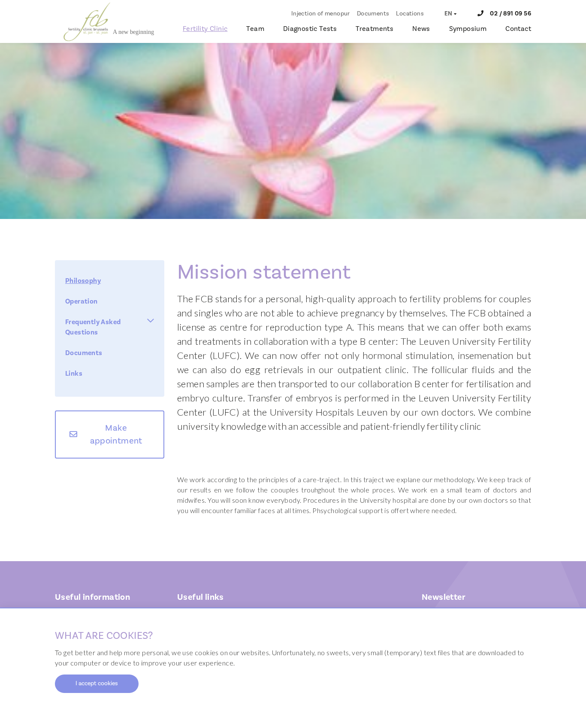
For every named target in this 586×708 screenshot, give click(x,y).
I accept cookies (97, 683)
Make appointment (116, 434)
